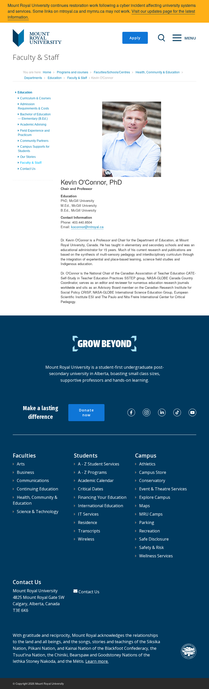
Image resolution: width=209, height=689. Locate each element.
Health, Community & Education (158, 72)
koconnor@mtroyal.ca (87, 226)
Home (47, 72)
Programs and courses (72, 72)
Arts (21, 464)
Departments (33, 77)
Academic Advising (33, 124)
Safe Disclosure (154, 539)
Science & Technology (37, 511)
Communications (33, 480)
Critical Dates (90, 489)
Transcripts (89, 531)
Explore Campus (154, 497)
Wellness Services (156, 556)
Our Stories (28, 157)
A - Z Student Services (98, 464)
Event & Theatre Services (163, 489)
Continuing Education (37, 489)
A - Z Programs (92, 472)
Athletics (147, 464)
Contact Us (27, 169)
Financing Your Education (102, 497)
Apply (135, 37)
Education (55, 77)
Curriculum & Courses (35, 98)
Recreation (149, 531)
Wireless (86, 539)
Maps (144, 505)
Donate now (86, 413)
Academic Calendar (96, 480)
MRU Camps (151, 514)
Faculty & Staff (77, 77)
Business (25, 472)
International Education (100, 505)
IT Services (88, 514)
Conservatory (152, 480)
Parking (146, 522)
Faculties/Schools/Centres (112, 72)
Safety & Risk (151, 547)
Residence (87, 522)
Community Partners (34, 141)
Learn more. (97, 661)
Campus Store (152, 472)
